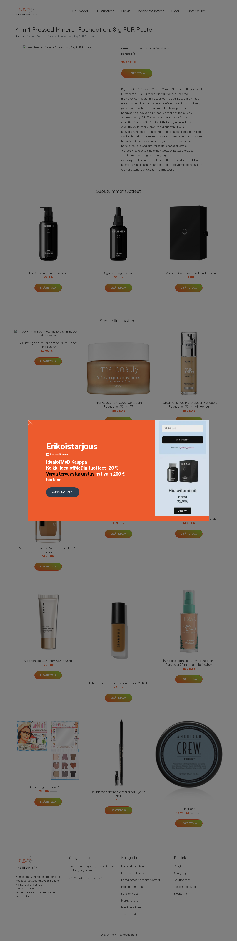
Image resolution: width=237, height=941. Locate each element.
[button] (62, 492)
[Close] (30, 422)
